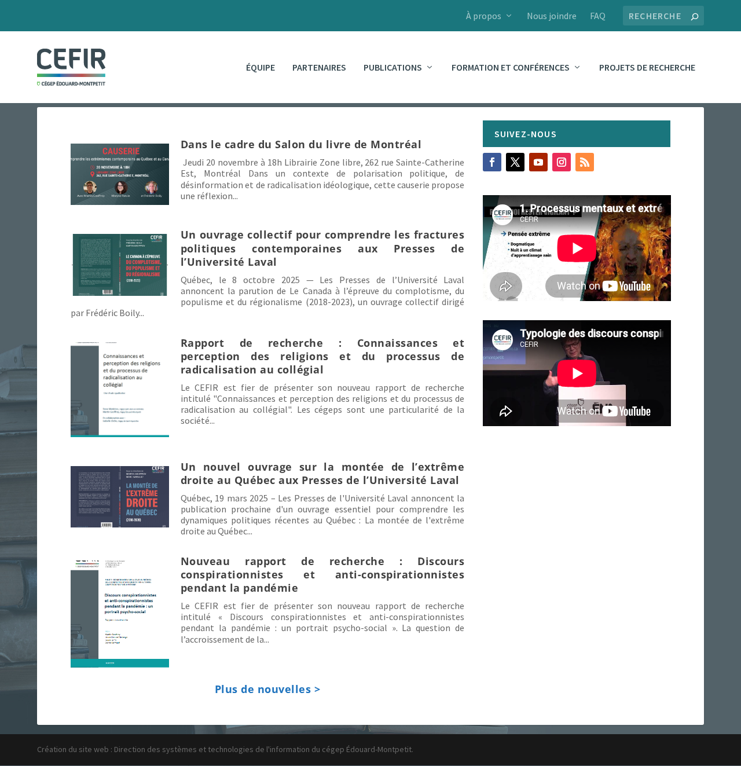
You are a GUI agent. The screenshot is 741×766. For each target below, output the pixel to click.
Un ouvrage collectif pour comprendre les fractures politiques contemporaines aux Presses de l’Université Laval (323, 248)
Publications (393, 68)
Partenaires (319, 68)
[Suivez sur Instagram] (561, 162)
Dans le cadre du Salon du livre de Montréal (301, 144)
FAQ (598, 15)
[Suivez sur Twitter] (515, 162)
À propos (483, 15)
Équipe (260, 68)
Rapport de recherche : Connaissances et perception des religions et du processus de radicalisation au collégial (323, 356)
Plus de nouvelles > (268, 689)
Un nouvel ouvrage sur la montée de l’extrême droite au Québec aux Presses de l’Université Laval (323, 473)
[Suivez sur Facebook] (492, 162)
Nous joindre (552, 15)
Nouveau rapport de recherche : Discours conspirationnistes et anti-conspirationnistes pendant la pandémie (323, 574)
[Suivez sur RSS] (584, 162)
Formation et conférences (511, 68)
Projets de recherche (647, 68)
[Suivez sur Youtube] (538, 162)
